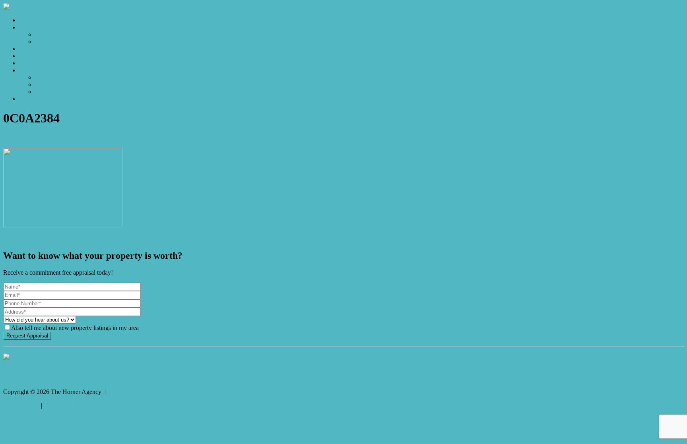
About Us (47, 77)
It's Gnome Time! (25, 364)
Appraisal (31, 55)
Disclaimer (57, 405)
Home (27, 20)
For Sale (45, 34)
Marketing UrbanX (64, 137)
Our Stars (47, 84)
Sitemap (85, 405)
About (27, 70)
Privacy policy (21, 405)
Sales (25, 27)
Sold (25, 48)
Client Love (50, 91)
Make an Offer (53, 41)
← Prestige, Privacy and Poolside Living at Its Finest (69, 238)
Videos (28, 63)
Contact (29, 98)
